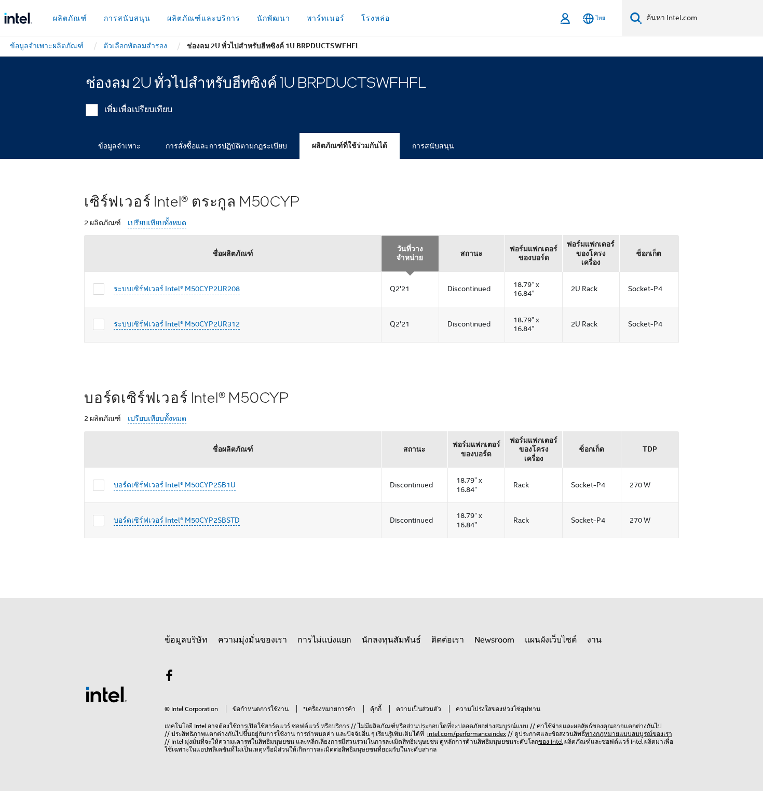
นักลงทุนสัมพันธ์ (391, 640)
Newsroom (494, 640)
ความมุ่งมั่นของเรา (252, 640)
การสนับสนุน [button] (127, 18)
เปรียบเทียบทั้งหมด (157, 223)
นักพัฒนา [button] (273, 18)
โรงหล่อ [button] (375, 18)
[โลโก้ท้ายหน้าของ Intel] (106, 694)
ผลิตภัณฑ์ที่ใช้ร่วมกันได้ (349, 146)
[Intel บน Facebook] (169, 677)
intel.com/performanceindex (466, 734)
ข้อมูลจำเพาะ (119, 146)
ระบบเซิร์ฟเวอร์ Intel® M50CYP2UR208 (177, 288)
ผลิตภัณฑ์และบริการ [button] (203, 18)
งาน (594, 640)
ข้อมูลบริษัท (186, 640)
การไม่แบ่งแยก (324, 640)
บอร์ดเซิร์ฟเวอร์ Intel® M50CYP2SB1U (175, 484)
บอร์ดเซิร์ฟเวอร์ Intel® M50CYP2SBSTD (177, 520)
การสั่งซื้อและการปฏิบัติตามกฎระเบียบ (226, 146)
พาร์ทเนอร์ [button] (326, 18)
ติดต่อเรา (447, 640)
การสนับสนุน (433, 146)
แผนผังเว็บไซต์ (551, 640)
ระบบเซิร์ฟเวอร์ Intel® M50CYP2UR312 (177, 324)
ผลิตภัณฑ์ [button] (70, 18)
